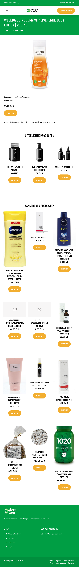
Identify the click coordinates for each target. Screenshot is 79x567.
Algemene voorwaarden (65, 560)
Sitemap (71, 563)
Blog (10, 547)
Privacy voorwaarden (58, 563)
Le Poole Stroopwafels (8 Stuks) (15, 465)
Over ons (11, 542)
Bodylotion (19, 30)
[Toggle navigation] (7, 10)
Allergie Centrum (14, 534)
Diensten (11, 538)
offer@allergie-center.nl (66, 3)
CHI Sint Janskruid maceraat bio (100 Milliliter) (64, 331)
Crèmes (9, 30)
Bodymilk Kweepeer (39, 237)
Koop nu (10, 113)
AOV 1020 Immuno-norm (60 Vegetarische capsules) (64, 474)
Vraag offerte (66, 11)
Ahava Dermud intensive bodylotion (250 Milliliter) (15, 323)
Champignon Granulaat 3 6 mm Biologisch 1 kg (39, 455)
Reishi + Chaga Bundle (64, 167)
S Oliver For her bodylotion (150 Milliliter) (15, 400)
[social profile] (18, 3)
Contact (51, 560)
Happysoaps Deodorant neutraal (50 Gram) (39, 323)
